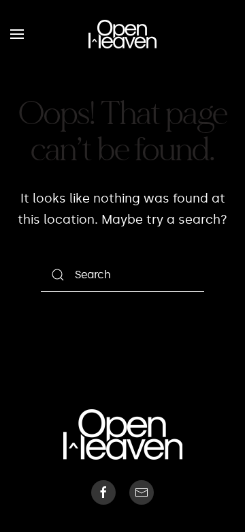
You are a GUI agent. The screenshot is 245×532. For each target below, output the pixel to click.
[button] (17, 34)
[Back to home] (122, 34)
